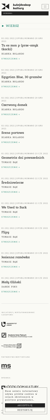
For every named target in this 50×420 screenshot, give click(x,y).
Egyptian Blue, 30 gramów (21, 77)
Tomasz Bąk (9, 162)
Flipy (5, 232)
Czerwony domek (14, 105)
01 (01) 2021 (8, 153)
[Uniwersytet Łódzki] (24, 324)
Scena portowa (12, 133)
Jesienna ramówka (15, 257)
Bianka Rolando (12, 53)
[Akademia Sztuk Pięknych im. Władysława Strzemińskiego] (24, 335)
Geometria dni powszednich (22, 157)
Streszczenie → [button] (10, 58)
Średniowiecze (12, 182)
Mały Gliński (11, 282)
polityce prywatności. (19, 399)
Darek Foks (9, 286)
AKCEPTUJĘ (24, 405)
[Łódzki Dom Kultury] (20, 387)
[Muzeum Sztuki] (6, 366)
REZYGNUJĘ (25, 410)
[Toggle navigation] (45, 6)
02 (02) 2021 (8, 38)
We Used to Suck (14, 207)
